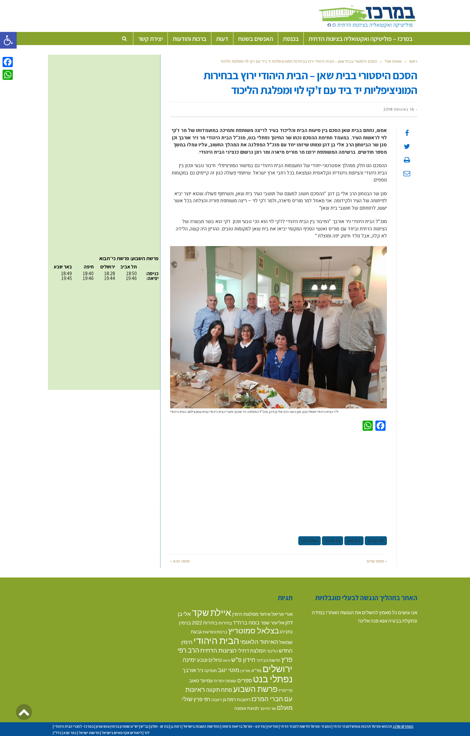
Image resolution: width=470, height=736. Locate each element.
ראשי (413, 61)
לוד (146, 732)
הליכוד (272, 651)
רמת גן (229, 699)
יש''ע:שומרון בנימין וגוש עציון (117, 726)
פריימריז (285, 690)
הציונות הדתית (218, 650)
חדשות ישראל (89, 732)
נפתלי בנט (309, 541)
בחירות (225, 622)
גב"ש (144, 726)
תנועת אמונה (246, 708)
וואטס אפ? (393, 61)
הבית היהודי (216, 640)
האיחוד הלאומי (259, 641)
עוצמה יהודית (225, 680)
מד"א (256, 670)
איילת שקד (211, 612)
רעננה (216, 699)
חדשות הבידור (268, 660)
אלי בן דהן (376, 541)
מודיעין (245, 671)
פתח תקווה (219, 689)
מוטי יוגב (228, 669)
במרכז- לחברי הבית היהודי (74, 726)
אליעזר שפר (272, 622)
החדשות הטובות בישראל (201, 726)
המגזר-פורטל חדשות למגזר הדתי (305, 726)
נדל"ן (57, 732)
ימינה (189, 659)
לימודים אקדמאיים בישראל (122, 732)
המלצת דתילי (252, 650)
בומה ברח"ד (246, 622)
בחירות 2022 (204, 622)
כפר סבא (69, 732)
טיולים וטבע (209, 660)
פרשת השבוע (255, 688)
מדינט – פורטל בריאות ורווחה (243, 726)
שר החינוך (268, 708)
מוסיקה (210, 670)
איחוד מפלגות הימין (251, 614)
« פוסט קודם (377, 561)
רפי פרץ (201, 699)
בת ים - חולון (159, 726)
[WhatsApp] (7, 74)
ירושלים (277, 668)
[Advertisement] (278, 482)
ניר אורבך (332, 541)
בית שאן (354, 541)
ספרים (244, 680)
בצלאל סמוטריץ (253, 630)
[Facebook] (7, 62)
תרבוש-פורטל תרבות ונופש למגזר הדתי (362, 726)
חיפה (226, 660)
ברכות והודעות (215, 631)
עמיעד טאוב (201, 680)
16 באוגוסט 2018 (398, 109)
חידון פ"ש (243, 659)
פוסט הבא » (180, 561)
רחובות (243, 699)
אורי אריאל (282, 614)
